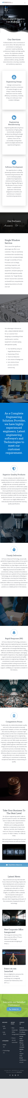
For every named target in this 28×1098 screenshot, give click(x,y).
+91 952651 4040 (21, 1054)
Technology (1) (5, 1052)
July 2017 (4, 1028)
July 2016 (4, 1034)
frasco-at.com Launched (14, 1041)
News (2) (4, 1046)
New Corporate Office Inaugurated (14, 1032)
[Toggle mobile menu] (25, 3)
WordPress (19, 1073)
